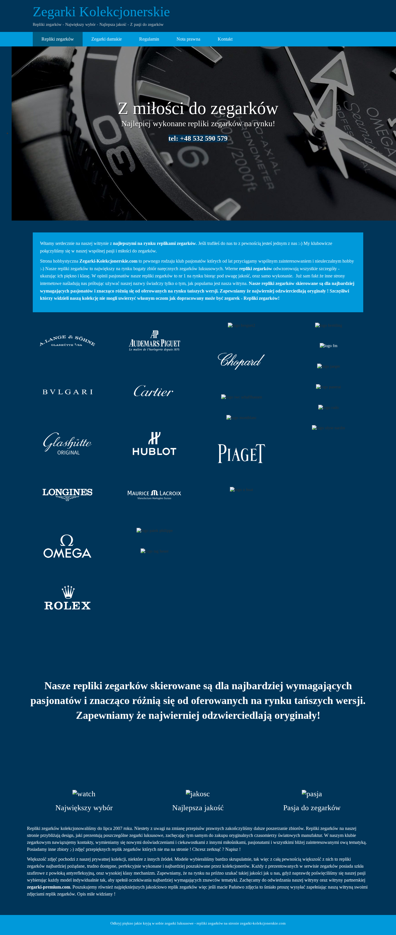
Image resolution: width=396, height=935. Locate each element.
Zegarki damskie (106, 39)
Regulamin (149, 39)
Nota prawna (188, 39)
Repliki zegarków (57, 39)
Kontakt (225, 39)
